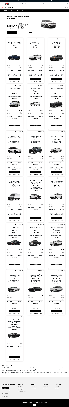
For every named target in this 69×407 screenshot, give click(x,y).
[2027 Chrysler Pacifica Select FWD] (14, 104)
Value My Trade (45, 388)
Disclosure (30, 32)
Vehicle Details (12, 32)
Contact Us (6, 388)
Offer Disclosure (14, 52)
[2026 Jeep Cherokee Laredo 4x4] (35, 58)
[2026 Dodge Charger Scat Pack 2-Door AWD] (14, 243)
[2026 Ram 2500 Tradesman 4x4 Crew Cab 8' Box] (14, 289)
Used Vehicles (20, 388)
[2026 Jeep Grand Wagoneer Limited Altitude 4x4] (56, 197)
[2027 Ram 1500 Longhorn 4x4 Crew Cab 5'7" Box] (14, 335)
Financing (45, 384)
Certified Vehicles (21, 389)
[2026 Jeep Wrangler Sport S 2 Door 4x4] (35, 150)
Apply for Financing (46, 386)
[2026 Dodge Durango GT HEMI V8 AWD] (35, 104)
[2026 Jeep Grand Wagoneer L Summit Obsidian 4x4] (56, 243)
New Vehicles (20, 386)
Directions (57, 388)
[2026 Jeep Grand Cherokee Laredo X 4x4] (56, 104)
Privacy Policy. (44, 402)
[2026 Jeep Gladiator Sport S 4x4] (56, 150)
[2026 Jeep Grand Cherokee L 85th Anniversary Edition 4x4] (14, 150)
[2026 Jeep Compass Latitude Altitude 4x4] (56, 58)
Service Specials (33, 388)
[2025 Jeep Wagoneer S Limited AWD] (56, 289)
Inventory (20, 384)
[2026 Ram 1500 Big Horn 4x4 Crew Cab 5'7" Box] (14, 58)
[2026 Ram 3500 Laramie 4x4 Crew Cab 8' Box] (35, 243)
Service (32, 384)
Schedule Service (34, 386)
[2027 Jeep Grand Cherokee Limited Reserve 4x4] (35, 196)
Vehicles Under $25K (21, 391)
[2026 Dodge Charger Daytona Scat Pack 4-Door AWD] (35, 289)
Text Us (19, 81)
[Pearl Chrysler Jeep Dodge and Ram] (6, 3)
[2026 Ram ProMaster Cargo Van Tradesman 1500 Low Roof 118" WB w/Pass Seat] (14, 197)
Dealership (58, 384)
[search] (67, 3)
